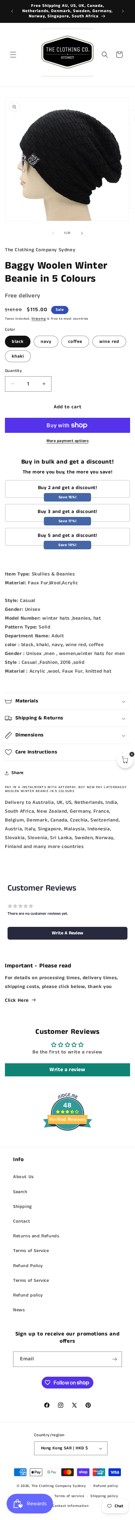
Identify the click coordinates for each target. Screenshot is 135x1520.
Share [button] (17, 772)
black (18, 341)
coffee (75, 341)
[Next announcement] (123, 11)
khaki (18, 356)
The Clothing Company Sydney (58, 1486)
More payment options (67, 441)
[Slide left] (53, 233)
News (19, 1310)
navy (46, 341)
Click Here (17, 1000)
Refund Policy (28, 1266)
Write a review (67, 1069)
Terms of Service (31, 1250)
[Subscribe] (114, 1359)
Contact (21, 1221)
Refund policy (28, 1295)
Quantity (13, 371)
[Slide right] (82, 233)
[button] (13, 54)
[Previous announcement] (12, 11)
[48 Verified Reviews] (67, 1142)
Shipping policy (104, 1496)
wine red (109, 341)
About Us (23, 1177)
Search (20, 1192)
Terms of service (69, 1496)
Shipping (38, 318)
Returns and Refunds (36, 1236)
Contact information (70, 1506)
